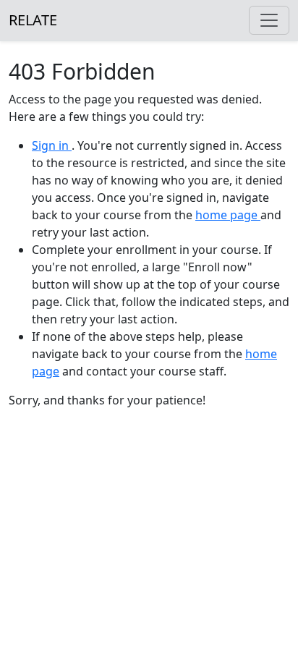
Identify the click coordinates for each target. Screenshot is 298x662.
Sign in (52, 145)
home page (227, 215)
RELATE (33, 20)
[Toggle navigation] (269, 20)
